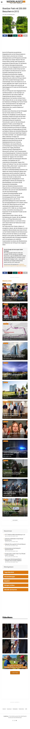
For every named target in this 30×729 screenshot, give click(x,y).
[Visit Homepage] (16, 2)
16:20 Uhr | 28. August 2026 (12, 562)
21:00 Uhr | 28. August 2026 (12, 536)
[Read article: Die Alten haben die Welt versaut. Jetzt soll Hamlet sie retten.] (15, 488)
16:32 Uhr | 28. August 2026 (12, 556)
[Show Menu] (1, 2)
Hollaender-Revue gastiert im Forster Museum (15, 544)
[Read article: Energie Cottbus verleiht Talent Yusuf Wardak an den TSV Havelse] (15, 312)
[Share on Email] (20, 35)
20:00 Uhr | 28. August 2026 (12, 541)
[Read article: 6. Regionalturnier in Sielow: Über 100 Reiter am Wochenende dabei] (15, 468)
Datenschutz (21, 708)
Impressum (9, 708)
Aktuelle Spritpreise (10, 589)
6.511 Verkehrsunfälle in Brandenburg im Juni (15, 534)
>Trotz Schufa (11, 716)
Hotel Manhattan (18, 717)
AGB (26, 708)
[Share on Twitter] (10, 35)
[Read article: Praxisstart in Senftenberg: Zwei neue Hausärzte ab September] (15, 410)
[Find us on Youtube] (16, 720)
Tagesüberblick (9, 572)
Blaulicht (7, 581)
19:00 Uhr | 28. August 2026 (12, 545)
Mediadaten (15, 708)
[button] (15, 631)
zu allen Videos (15, 672)
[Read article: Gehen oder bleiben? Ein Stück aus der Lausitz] (15, 429)
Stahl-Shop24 (23, 716)
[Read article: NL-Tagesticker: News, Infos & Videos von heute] (15, 292)
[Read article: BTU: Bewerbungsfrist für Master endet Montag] (15, 390)
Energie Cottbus (9, 585)
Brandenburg (7, 284)
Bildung (5, 382)
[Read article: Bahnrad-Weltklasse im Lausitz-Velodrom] (15, 507)
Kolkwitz (6, 323)
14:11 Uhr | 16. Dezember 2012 (8, 14)
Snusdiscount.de (11, 717)
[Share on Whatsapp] (15, 35)
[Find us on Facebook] (12, 720)
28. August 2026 (7, 319)
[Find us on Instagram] (14, 720)
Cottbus (6, 304)
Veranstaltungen (9, 576)
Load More (15, 520)
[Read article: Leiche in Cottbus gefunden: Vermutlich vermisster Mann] (15, 449)
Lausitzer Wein (17, 716)
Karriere (4, 708)
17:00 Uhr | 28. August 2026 (12, 551)
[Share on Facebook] (4, 35)
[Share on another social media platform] (25, 35)
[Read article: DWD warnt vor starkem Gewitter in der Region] (15, 371)
